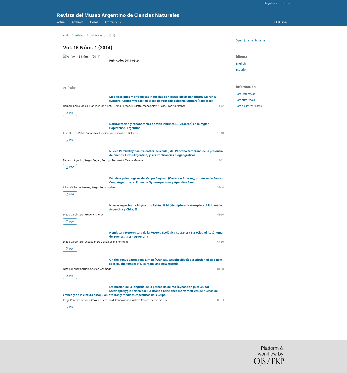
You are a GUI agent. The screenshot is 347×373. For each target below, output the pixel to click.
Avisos (94, 22)
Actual (61, 22)
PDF (71, 113)
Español (241, 69)
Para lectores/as (245, 94)
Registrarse (271, 3)
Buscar (282, 22)
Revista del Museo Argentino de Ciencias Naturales (118, 15)
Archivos (77, 22)
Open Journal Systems (250, 40)
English (241, 63)
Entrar (286, 3)
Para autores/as (245, 100)
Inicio (66, 35)
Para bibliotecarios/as (249, 106)
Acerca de (112, 22)
